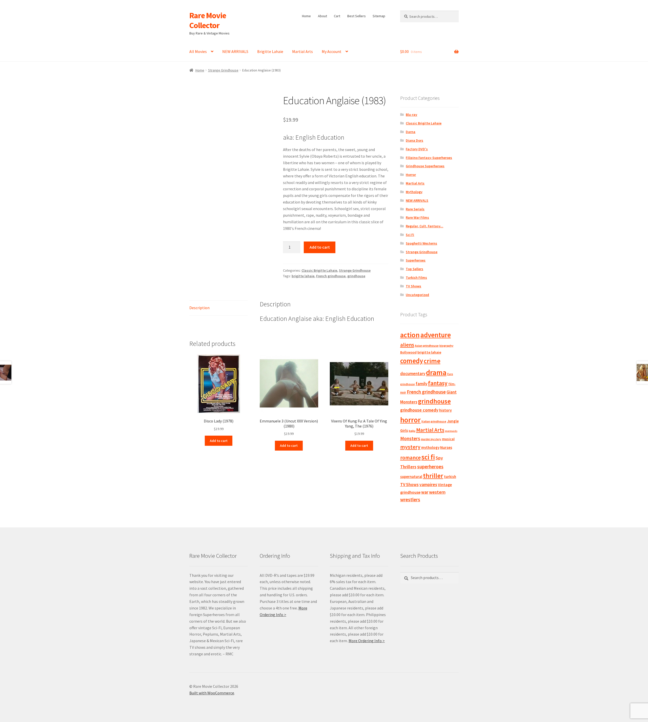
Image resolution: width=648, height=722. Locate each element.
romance (410, 457)
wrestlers (410, 499)
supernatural (411, 476)
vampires (428, 484)
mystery (410, 446)
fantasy (438, 383)
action (410, 334)
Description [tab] (199, 307)
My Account (331, 51)
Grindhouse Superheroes (425, 166)
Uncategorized (417, 294)
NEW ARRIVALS (235, 51)
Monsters (410, 438)
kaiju (412, 431)
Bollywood (408, 352)
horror (410, 419)
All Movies (198, 51)
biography (446, 345)
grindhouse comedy (419, 410)
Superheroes (416, 260)
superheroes (430, 467)
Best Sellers (356, 16)
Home (306, 16)
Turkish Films (416, 277)
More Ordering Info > (367, 640)
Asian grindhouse (427, 345)
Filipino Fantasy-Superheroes (429, 157)
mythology (430, 447)
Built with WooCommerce (211, 692)
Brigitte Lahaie (270, 51)
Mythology (414, 192)
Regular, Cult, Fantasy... (424, 226)
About (322, 16)
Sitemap (379, 16)
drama (436, 372)
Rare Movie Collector (207, 20)
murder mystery (431, 439)
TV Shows (413, 286)
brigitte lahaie (303, 276)
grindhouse (356, 276)
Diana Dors (414, 140)
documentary (412, 373)
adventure (435, 334)
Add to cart (320, 247)
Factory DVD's (417, 149)
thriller (433, 476)
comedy (411, 361)
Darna (410, 131)
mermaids (451, 431)
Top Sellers (414, 269)
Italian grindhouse (433, 421)
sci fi (428, 457)
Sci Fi (410, 234)
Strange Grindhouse (223, 70)
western (437, 492)
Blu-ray (411, 114)
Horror (411, 174)
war (424, 492)
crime (432, 361)
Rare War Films (417, 217)
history (445, 410)
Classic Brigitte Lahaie (319, 270)
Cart (337, 16)
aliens (407, 344)
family (421, 383)
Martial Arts (302, 51)
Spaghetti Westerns (421, 243)
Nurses (446, 447)
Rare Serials (415, 209)
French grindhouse (331, 276)
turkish (450, 476)
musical (448, 439)
